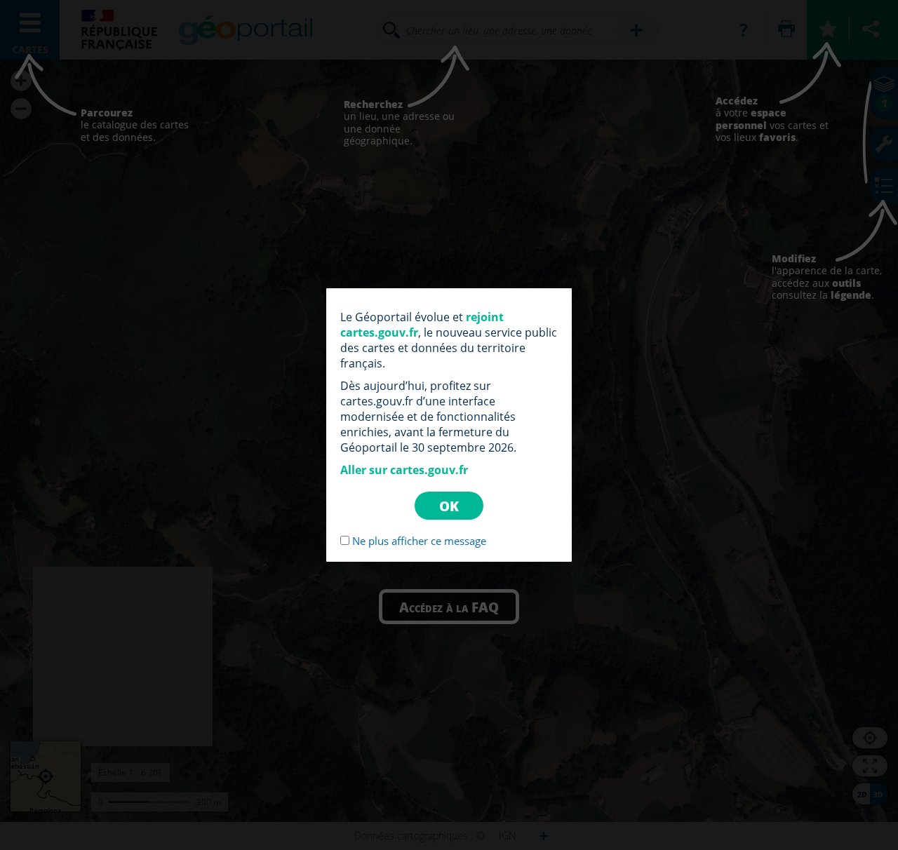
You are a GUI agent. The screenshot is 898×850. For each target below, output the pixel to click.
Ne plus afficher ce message (419, 541)
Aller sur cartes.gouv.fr (404, 470)
